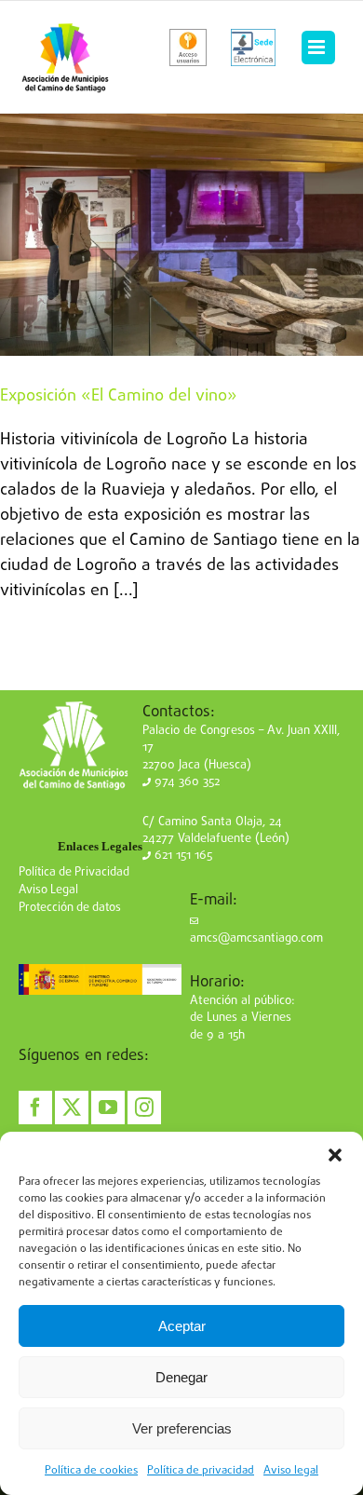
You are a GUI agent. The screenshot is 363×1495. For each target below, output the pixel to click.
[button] (335, 1155)
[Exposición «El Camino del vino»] (181, 235)
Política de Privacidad (74, 872)
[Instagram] (144, 1107)
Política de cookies (91, 1470)
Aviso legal (290, 1470)
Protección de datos (70, 908)
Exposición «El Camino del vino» (118, 396)
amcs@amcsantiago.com (256, 938)
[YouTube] (108, 1107)
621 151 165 (181, 855)
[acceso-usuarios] (188, 47)
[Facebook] (35, 1107)
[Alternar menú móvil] (318, 47)
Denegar (181, 1377)
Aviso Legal (48, 890)
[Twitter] (71, 1107)
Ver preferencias (182, 1428)
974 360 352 (185, 782)
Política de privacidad (200, 1470)
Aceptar (182, 1326)
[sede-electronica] (253, 47)
